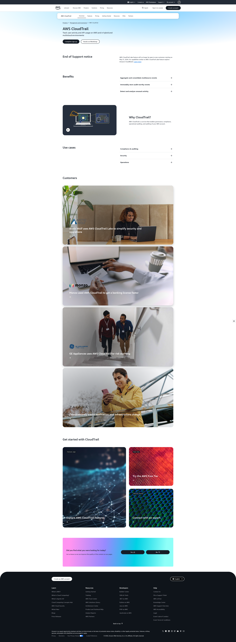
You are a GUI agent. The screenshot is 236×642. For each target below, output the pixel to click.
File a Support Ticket (160, 595)
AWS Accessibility (159, 609)
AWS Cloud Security (58, 606)
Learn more (137, 62)
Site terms (62, 636)
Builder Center (124, 592)
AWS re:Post (157, 599)
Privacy (54, 636)
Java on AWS (123, 606)
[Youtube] (177, 631)
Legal (155, 613)
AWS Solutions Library (93, 602)
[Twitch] (175, 631)
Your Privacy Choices (73, 636)
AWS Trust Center (91, 599)
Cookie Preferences (91, 636)
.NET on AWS (123, 599)
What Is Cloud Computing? (60, 595)
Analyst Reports (91, 613)
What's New (55, 609)
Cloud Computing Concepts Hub (62, 602)
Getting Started (91, 592)
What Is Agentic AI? (58, 599)
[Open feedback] (234, 321)
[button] (76, 8)
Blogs (53, 613)
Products (65, 23)
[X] (163, 631)
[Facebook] (166, 631)
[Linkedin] (169, 631)
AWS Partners (90, 616)
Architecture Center (92, 606)
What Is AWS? (56, 592)
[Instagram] (172, 631)
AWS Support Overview (161, 606)
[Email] (183, 631)
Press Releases (56, 616)
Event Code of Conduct (160, 616)
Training (88, 595)
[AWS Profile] (179, 2)
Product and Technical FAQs (94, 609)
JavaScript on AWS (125, 613)
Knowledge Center (159, 602)
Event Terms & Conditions (161, 620)
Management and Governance (78, 23)
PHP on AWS (123, 609)
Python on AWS (124, 602)
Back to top (117, 623)
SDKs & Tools (123, 595)
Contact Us (156, 592)
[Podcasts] (180, 631)
